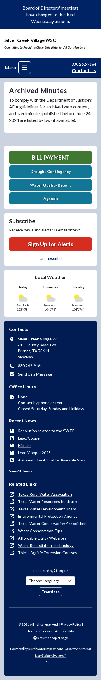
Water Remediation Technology (46, 545)
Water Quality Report (50, 185)
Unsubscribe (51, 258)
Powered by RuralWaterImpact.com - (50, 652)
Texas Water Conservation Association (52, 523)
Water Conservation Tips (40, 530)
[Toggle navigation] (24, 67)
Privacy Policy (71, 624)
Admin (50, 662)
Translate (51, 591)
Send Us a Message (35, 374)
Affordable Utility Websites (42, 538)
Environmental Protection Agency (47, 516)
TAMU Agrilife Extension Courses (47, 552)
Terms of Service (40, 631)
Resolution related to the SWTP (46, 430)
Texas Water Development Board (47, 508)
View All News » (21, 471)
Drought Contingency (50, 171)
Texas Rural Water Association (45, 494)
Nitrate (24, 445)
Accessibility (64, 631)
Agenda (50, 198)
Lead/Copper (29, 438)
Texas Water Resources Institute (47, 501)
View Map (25, 357)
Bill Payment (51, 157)
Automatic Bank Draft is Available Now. (52, 460)
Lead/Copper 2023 (34, 452)
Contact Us (84, 70)
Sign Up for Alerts (50, 244)
